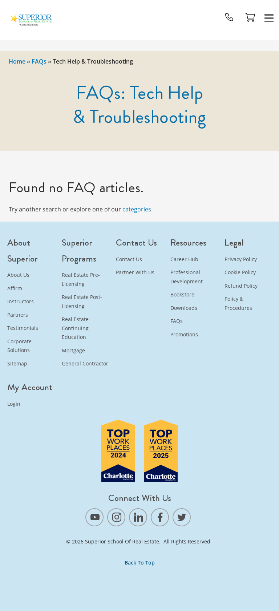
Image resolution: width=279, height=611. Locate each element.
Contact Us (129, 259)
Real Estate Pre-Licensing (81, 279)
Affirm (14, 288)
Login (13, 403)
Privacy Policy (241, 259)
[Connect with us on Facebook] (160, 517)
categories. (137, 209)
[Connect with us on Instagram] (116, 517)
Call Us (229, 17)
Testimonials (22, 327)
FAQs (39, 61)
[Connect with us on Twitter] (182, 517)
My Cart (250, 17)
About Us (18, 274)
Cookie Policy (240, 272)
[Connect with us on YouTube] (94, 517)
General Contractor (85, 363)
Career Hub (184, 259)
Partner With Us (135, 272)
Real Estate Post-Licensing (82, 301)
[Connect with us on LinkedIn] (138, 517)
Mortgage (73, 350)
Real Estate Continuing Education (75, 328)
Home (17, 61)
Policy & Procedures (238, 303)
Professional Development (186, 277)
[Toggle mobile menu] (269, 17)
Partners (17, 314)
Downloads (183, 307)
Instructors (20, 301)
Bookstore (182, 294)
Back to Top (140, 562)
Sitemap (17, 363)
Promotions (184, 334)
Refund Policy (241, 285)
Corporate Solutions (19, 346)
